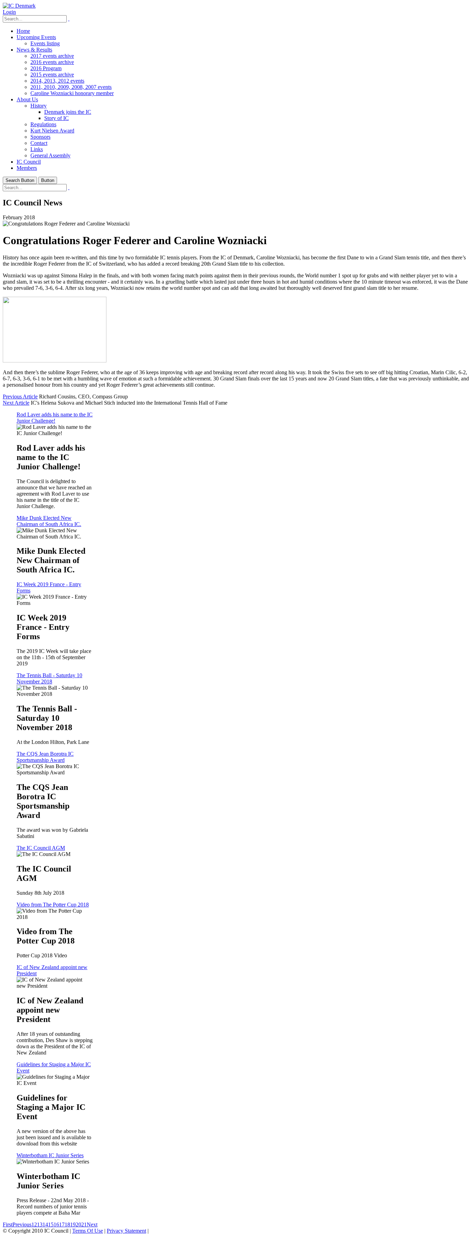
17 (62, 1224)
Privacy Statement (126, 1231)
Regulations (43, 124)
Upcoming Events (36, 37)
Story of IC (56, 118)
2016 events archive (52, 62)
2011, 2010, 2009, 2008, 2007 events (71, 87)
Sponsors (40, 137)
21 (84, 1224)
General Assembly (50, 155)
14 (45, 1224)
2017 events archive (52, 56)
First (7, 1224)
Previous (21, 1224)
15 (51, 1224)
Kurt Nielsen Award (52, 130)
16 (56, 1224)
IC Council (29, 162)
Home (23, 31)
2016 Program (46, 68)
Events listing (45, 43)
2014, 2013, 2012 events (57, 81)
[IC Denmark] (19, 6)
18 (67, 1224)
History (38, 106)
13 (40, 1224)
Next (92, 1224)
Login (9, 12)
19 (73, 1224)
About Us (27, 99)
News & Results (34, 50)
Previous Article (20, 396)
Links (36, 149)
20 (78, 1224)
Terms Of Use (87, 1231)
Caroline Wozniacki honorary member (72, 93)
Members (27, 168)
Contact (38, 143)
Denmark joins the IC (67, 112)
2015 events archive (52, 74)
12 (34, 1224)
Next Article (16, 403)
